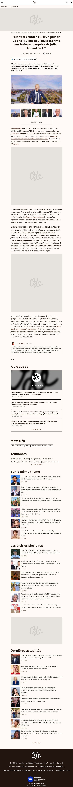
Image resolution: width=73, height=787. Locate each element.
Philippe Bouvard (36, 459)
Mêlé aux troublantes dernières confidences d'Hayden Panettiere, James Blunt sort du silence (39, 667)
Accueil (12, 32)
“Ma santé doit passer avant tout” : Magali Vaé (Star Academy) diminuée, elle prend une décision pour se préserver (38, 690)
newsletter (71, 2)
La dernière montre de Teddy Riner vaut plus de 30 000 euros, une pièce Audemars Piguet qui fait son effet (41, 656)
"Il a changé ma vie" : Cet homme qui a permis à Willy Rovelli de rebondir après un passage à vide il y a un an (41, 478)
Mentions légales (55, 763)
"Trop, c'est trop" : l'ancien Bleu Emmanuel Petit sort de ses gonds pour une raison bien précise (41, 700)
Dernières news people (21, 32)
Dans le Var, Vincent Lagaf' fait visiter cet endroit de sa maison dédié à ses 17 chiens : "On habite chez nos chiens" (40, 552)
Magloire (26, 459)
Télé (12, 445)
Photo (50, 445)
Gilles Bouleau (32, 32)
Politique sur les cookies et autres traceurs (22, 767)
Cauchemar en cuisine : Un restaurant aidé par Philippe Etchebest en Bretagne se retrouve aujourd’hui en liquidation (41, 606)
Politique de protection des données (51, 767)
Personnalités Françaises (39, 445)
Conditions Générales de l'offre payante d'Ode (19, 770)
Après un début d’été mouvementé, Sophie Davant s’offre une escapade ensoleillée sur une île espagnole (41, 678)
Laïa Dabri (21, 343)
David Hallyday (15, 462)
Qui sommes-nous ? (41, 763)
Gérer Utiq (50, 770)
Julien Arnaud (16, 134)
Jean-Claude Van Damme (50, 462)
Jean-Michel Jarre (16, 459)
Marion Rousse (47, 459)
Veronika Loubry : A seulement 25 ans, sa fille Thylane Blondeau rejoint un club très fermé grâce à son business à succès (41, 533)
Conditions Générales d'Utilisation (21, 763)
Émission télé (20, 445)
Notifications (40, 770)
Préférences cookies (63, 770)
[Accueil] (35, 2)
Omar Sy (24, 462)
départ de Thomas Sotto (34, 217)
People (28, 445)
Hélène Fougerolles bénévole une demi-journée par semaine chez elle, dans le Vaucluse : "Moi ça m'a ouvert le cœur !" (41, 710)
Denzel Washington (35, 462)
